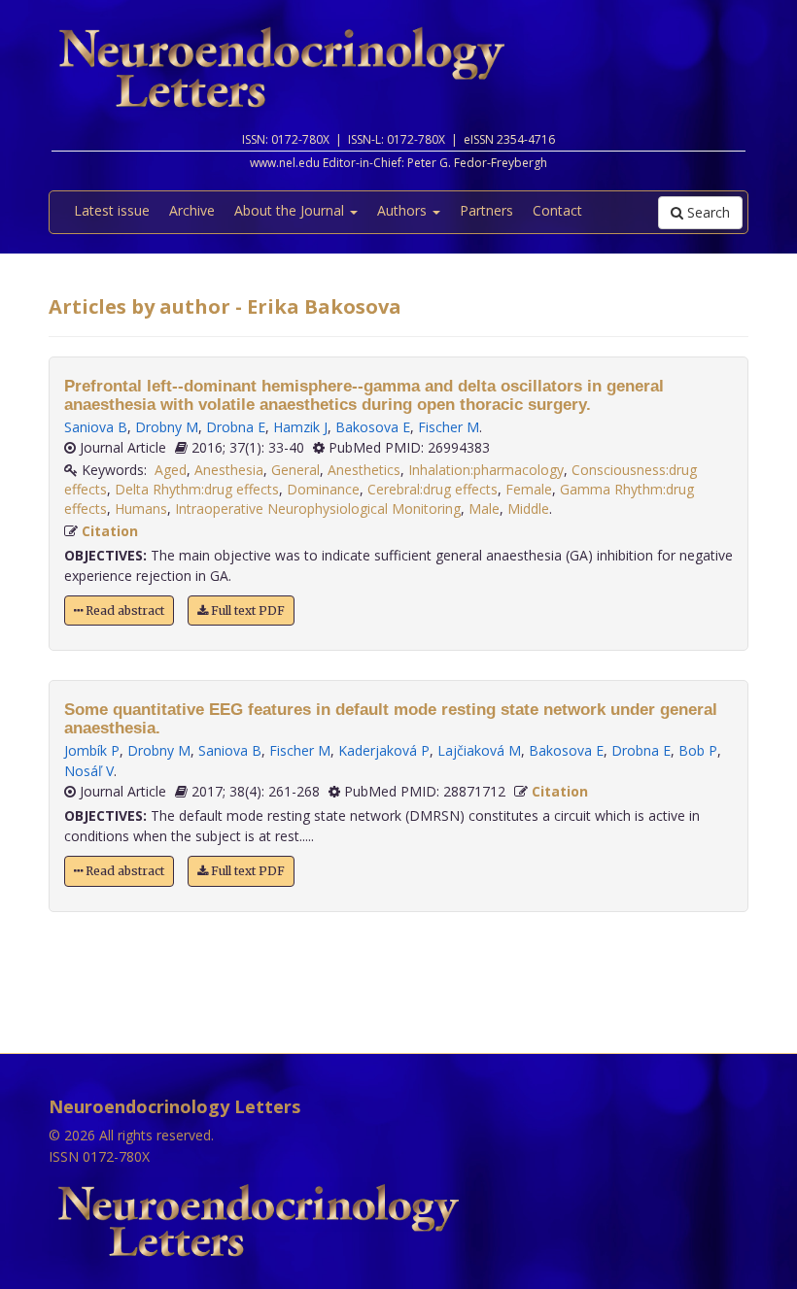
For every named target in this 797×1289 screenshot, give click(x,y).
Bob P (697, 750)
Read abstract (123, 610)
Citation (110, 531)
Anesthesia (228, 469)
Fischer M (448, 427)
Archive (192, 210)
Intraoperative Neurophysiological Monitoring (318, 508)
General (295, 469)
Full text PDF (246, 610)
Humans (141, 508)
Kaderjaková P (384, 750)
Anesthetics (364, 469)
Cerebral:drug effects (432, 489)
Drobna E (235, 427)
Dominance (323, 489)
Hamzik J (300, 427)
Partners (486, 210)
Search (706, 212)
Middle (528, 508)
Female (528, 489)
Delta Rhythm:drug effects (197, 489)
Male (484, 508)
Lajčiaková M (479, 750)
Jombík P (92, 750)
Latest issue (112, 210)
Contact (557, 210)
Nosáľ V (89, 771)
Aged (171, 469)
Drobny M (166, 427)
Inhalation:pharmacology (486, 469)
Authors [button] (404, 210)
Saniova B (95, 427)
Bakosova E (372, 427)
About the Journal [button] (291, 210)
